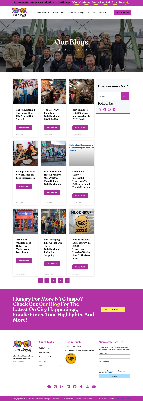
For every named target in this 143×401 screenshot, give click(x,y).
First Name (103, 353)
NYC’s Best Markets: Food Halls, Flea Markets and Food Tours (23, 246)
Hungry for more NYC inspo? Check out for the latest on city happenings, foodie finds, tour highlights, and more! (53, 309)
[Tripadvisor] (87, 387)
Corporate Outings (76, 12)
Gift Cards (91, 12)
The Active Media (123, 398)
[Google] (55, 387)
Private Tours (58, 12)
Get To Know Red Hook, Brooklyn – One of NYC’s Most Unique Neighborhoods (53, 177)
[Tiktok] (81, 387)
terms (110, 372)
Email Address (104, 361)
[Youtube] (94, 387)
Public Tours (42, 12)
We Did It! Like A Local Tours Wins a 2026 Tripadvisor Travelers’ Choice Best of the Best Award (81, 249)
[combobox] (109, 96)
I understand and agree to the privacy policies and (112, 371)
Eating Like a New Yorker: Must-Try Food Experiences (25, 174)
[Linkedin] (68, 387)
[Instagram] (62, 387)
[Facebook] (49, 387)
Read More (24, 128)
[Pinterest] (75, 387)
